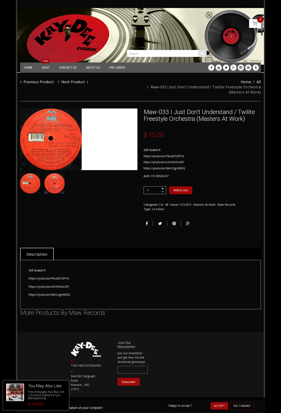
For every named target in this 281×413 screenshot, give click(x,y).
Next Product (73, 81)
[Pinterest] (248, 68)
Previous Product (38, 81)
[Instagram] (241, 68)
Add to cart (181, 190)
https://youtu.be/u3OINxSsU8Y (164, 162)
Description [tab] (37, 254)
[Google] (233, 68)
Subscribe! (128, 382)
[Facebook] (211, 68)
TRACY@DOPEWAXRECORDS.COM (94, 365)
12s (161, 204)
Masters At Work (204, 204)
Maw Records (226, 204)
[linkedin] (219, 68)
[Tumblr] (256, 68)
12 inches (158, 209)
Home (246, 81)
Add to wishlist (156, 176)
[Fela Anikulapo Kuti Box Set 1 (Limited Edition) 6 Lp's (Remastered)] (15, 392)
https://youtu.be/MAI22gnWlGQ (164, 168)
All (259, 81)
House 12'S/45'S (181, 204)
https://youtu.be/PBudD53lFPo (164, 156)
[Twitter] (226, 68)
